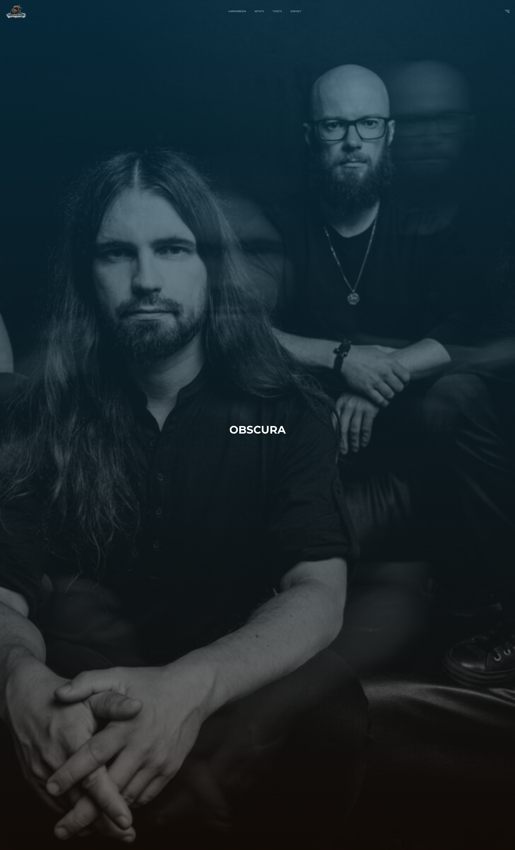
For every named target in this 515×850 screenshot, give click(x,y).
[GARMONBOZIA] (16, 11)
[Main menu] (507, 11)
